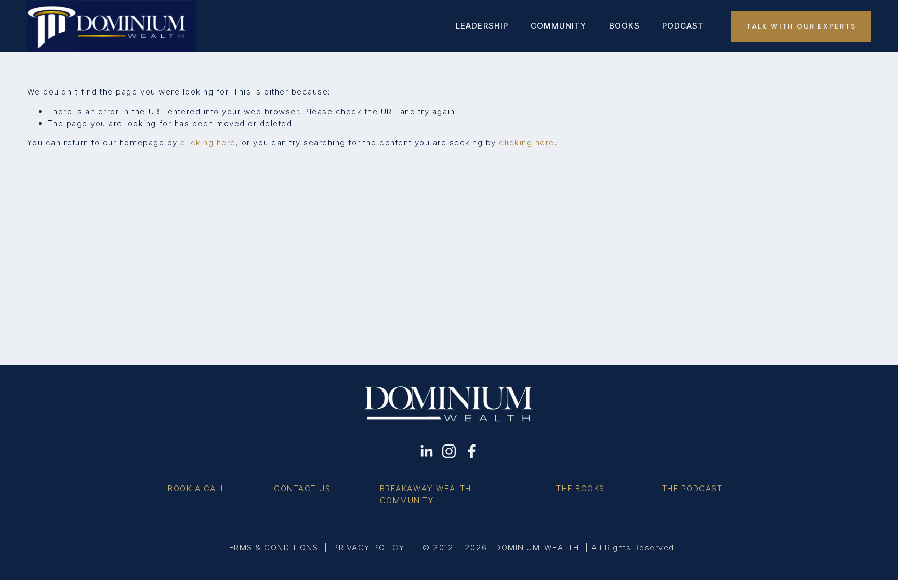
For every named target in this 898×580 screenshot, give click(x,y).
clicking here (208, 142)
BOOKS (624, 26)
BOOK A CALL (197, 488)
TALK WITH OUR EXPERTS (801, 26)
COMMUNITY (559, 26)
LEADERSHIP (482, 26)
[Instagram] (449, 451)
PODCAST (683, 26)
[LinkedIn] (426, 451)
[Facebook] (472, 451)
